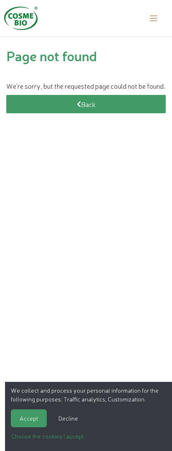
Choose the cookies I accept (47, 436)
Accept (29, 418)
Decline (68, 418)
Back (88, 104)
